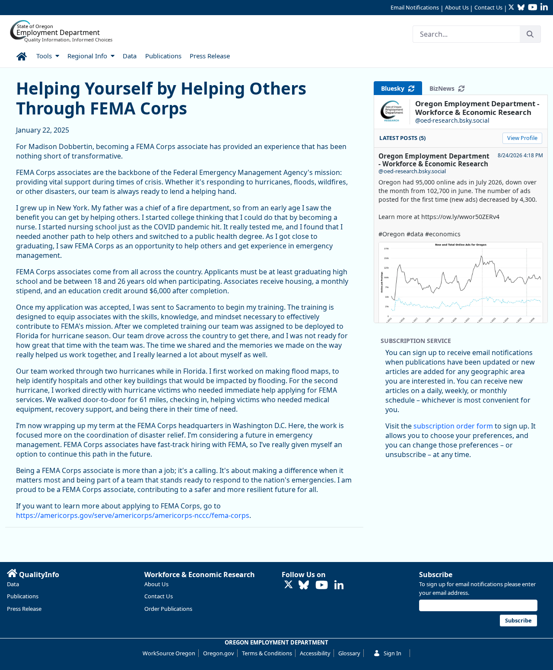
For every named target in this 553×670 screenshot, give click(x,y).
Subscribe (435, 574)
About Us (457, 7)
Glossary (349, 653)
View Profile (522, 138)
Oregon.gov (218, 653)
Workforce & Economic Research (199, 574)
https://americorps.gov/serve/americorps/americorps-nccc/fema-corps (132, 515)
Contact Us (488, 7)
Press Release (24, 609)
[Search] (530, 34)
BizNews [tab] (443, 88)
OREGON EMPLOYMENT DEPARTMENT (276, 642)
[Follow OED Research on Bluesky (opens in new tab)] (304, 585)
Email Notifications (415, 7)
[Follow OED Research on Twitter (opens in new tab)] (289, 585)
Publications (22, 596)
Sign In (392, 653)
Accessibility (315, 653)
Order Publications (168, 609)
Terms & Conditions (267, 653)
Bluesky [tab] (394, 88)
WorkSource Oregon (169, 653)
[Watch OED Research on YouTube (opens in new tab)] (322, 585)
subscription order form (453, 426)
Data (13, 584)
